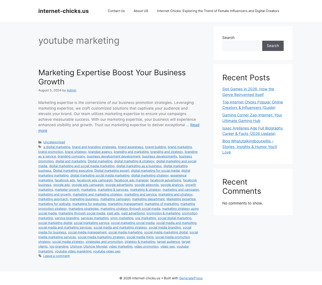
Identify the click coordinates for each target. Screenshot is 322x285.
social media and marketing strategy (120, 227)
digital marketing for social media (155, 170)
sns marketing (145, 218)
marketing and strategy (175, 194)
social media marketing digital (166, 232)
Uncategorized (54, 142)
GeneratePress (191, 278)
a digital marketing (56, 147)
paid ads (113, 213)
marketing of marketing (162, 204)
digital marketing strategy (150, 175)
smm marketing (121, 218)
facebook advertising (165, 180)
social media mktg (140, 237)
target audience (168, 241)
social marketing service (91, 223)
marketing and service (140, 194)
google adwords (146, 185)
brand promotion (50, 152)
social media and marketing (176, 223)
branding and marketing (131, 152)
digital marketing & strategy (134, 161)
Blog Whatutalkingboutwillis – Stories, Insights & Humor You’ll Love (249, 146)
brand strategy (76, 152)
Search (228, 37)
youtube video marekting (73, 251)
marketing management (125, 204)
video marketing (121, 246)
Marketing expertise (181, 199)
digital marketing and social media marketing (82, 166)
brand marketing (180, 147)
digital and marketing (70, 161)
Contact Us (116, 11)
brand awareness (130, 147)
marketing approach (53, 199)
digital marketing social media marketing (99, 175)
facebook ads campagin (95, 180)
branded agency (100, 152)
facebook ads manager (131, 180)
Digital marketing (100, 161)
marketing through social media (81, 213)
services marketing (95, 218)
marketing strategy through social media (130, 208)
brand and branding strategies (94, 147)
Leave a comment (56, 256)
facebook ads (65, 180)
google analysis (172, 185)
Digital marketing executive (73, 170)
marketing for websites (89, 204)
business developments (159, 156)
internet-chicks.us (63, 11)
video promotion (146, 246)
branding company (71, 156)
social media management (87, 232)
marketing (88, 189)
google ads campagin (88, 185)
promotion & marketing (163, 213)
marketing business (84, 199)
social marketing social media (132, 223)
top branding (59, 246)
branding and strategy (166, 152)
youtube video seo (106, 251)
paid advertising (133, 213)
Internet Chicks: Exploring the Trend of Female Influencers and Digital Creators (218, 11)
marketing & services (113, 189)
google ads (61, 185)
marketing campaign (115, 199)
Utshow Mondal (95, 246)
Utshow (76, 246)
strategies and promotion (104, 241)
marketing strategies (84, 208)
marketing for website (54, 204)
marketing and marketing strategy (97, 194)
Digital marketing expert (111, 170)
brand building (155, 147)
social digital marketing (174, 218)
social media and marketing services (65, 227)
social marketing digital (55, 223)
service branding (67, 218)
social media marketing (125, 232)
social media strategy (68, 241)
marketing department (148, 199)
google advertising (119, 185)
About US (141, 11)
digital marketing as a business (139, 166)
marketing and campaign (181, 189)
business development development (113, 156)
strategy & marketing (140, 241)
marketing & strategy (145, 189)
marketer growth (67, 189)
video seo (167, 246)
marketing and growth (54, 194)
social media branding (165, 227)
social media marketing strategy (101, 237)
